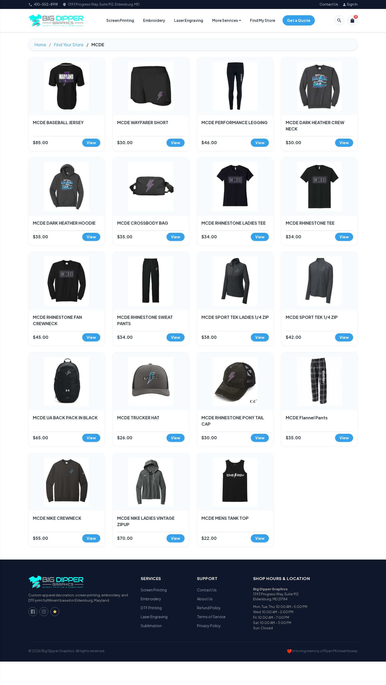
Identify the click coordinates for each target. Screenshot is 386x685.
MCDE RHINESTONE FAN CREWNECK (57, 320)
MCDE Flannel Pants (307, 417)
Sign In (350, 4)
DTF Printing (151, 607)
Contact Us (329, 4)
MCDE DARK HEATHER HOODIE (64, 223)
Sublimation (151, 625)
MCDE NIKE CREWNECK (57, 518)
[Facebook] (32, 611)
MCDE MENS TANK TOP (225, 518)
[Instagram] (43, 611)
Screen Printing (120, 20)
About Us (205, 598)
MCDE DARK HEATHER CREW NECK (315, 126)
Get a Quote (298, 20)
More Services (225, 20)
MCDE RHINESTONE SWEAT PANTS (145, 320)
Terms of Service (211, 616)
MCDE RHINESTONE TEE (310, 223)
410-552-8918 (46, 4)
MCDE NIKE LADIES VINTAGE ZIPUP (146, 521)
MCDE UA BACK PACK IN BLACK (65, 417)
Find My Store (262, 20)
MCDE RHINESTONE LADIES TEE (233, 223)
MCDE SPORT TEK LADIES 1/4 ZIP (235, 317)
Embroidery (154, 20)
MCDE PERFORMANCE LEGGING (234, 122)
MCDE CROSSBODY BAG (142, 223)
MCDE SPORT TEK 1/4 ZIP (312, 317)
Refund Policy (209, 607)
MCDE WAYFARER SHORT (142, 122)
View (91, 142)
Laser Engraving (188, 20)
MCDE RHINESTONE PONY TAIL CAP (232, 421)
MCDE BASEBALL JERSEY (58, 122)
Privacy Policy (209, 625)
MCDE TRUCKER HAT (138, 417)
